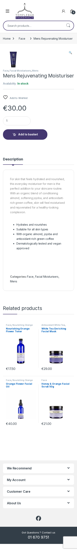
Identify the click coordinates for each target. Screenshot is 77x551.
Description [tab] (13, 159)
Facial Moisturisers (20, 70)
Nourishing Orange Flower (19, 326)
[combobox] (33, 25)
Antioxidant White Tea (53, 325)
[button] (70, 52)
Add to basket (28, 134)
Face (22, 38)
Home (6, 38)
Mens (35, 70)
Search (68, 25)
